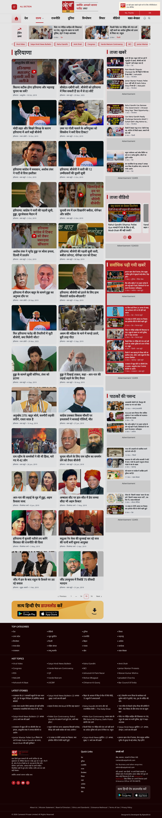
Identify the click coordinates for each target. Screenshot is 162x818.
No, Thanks (129, 13)
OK (150, 13)
